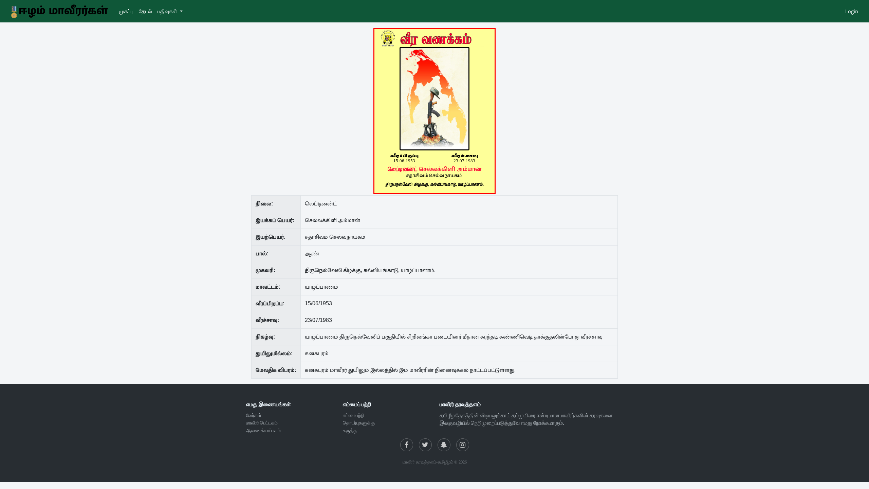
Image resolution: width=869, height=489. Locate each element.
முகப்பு (127, 11)
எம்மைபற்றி (353, 415)
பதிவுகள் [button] (168, 11)
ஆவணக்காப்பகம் (263, 431)
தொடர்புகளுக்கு (359, 423)
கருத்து (350, 431)
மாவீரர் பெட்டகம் (262, 423)
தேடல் (147, 11)
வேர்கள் (253, 415)
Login (851, 11)
